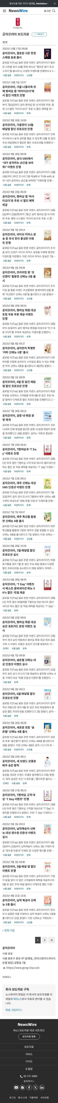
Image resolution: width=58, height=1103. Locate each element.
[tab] (29, 1046)
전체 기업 (8, 930)
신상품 (29, 75)
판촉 (28, 113)
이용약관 (34, 1097)
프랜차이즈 (19, 75)
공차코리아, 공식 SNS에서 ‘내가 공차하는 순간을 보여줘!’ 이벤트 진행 (17, 163)
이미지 (6, 977)
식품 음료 (7, 75)
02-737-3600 (30, 1076)
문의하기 (29, 1081)
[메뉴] (4, 11)
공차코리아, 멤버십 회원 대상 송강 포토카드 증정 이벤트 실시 (19, 626)
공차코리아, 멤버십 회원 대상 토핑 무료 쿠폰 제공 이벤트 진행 (19, 314)
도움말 (29, 1069)
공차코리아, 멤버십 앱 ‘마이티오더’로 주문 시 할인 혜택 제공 (18, 201)
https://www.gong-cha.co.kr (23, 968)
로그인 (12, 1097)
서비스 (29, 1054)
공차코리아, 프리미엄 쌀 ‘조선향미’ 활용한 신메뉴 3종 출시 (19, 277)
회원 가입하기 (14, 1010)
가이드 (29, 1061)
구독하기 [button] (39, 34)
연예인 (6, 648)
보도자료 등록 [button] (29, 1036)
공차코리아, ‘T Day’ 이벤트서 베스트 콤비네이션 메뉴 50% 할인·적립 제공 (18, 588)
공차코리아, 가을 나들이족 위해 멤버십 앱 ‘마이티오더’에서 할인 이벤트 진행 (19, 91)
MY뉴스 (17, 999)
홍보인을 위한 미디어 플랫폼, (28, 3)
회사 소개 (22, 1097)
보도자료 (29, 1047)
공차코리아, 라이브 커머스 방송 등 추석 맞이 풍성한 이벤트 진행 (19, 239)
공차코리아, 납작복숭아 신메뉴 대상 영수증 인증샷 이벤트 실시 (19, 833)
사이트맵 (44, 1097)
